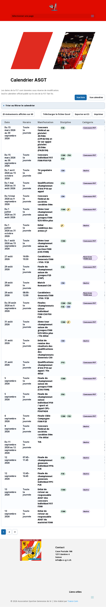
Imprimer (98, 114)
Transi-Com (72, 601)
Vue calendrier (96, 97)
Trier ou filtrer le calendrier (20, 105)
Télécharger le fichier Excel (56, 114)
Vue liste (81, 97)
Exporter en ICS (82, 114)
